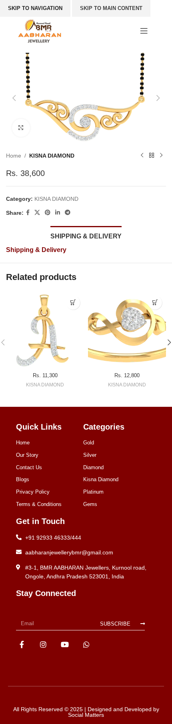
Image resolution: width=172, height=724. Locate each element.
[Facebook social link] (28, 212)
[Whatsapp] (86, 644)
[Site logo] (39, 30)
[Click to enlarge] (21, 128)
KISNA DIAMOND (51, 155)
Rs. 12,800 (127, 375)
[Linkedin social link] (57, 212)
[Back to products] (151, 155)
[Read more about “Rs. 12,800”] (155, 303)
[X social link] (37, 212)
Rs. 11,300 (45, 375)
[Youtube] (65, 644)
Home (13, 155)
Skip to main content (111, 8)
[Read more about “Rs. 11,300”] (73, 303)
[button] (14, 98)
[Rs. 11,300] (45, 331)
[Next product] (161, 155)
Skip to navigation (35, 8)
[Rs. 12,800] (127, 331)
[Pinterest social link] (47, 212)
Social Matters (86, 715)
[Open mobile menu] (144, 31)
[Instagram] (43, 644)
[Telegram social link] (67, 212)
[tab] (86, 235)
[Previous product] (142, 155)
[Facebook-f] (22, 644)
